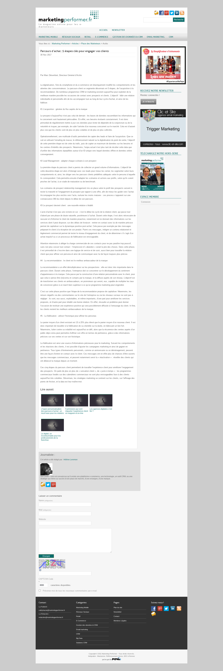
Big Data (79, 638)
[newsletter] (148, 104)
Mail (45, 510)
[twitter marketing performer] (171, 14)
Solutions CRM (81, 643)
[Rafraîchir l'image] (40, 571)
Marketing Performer (61, 43)
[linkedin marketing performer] (177, 14)
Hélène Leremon (71, 460)
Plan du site (118, 607)
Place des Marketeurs (90, 43)
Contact (116, 616)
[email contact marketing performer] (156, 14)
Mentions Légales (120, 621)
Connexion (145, 202)
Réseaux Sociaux (82, 612)
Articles (75, 43)
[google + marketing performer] (166, 14)
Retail (78, 616)
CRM (78, 634)
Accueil (103, 30)
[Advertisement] (95, 63)
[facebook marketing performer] (161, 14)
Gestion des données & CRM (87, 625)
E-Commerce (81, 621)
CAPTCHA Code (46, 579)
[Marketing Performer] (69, 21)
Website (42, 519)
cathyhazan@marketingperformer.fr (52, 610)
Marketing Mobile (82, 607)
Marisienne (101, 656)
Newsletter (118, 30)
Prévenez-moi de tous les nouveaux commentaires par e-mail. (70, 591)
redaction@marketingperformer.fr (51, 617)
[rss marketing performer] (182, 14)
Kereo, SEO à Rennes (126, 656)
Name (46, 500)
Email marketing (82, 629)
